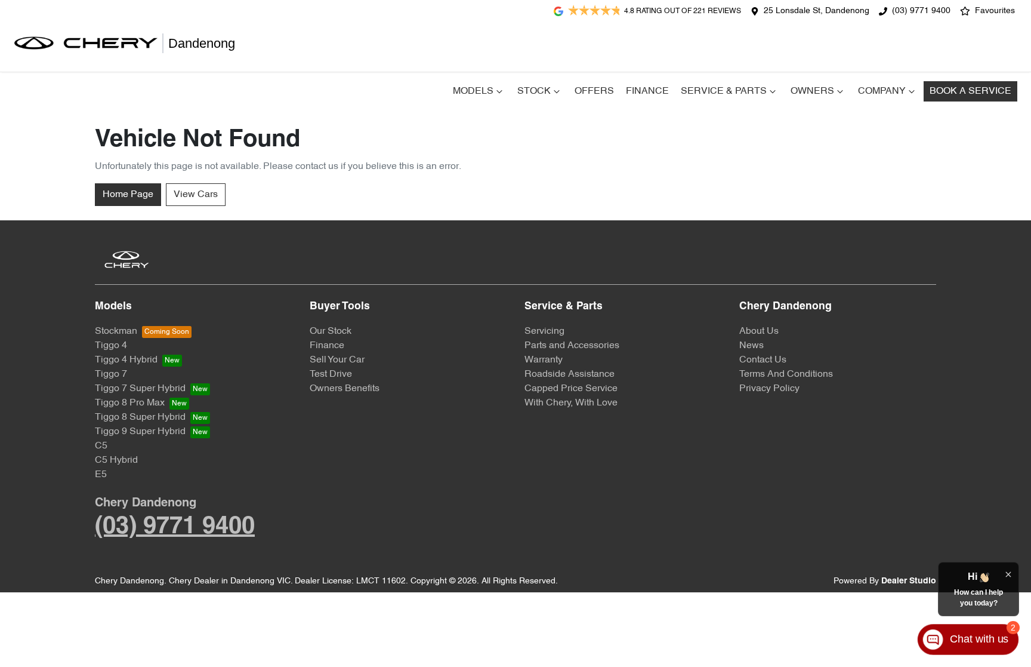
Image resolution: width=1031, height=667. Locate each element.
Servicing (544, 331)
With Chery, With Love (571, 403)
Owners (812, 91)
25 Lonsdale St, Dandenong (816, 11)
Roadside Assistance (569, 374)
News (751, 346)
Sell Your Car (337, 360)
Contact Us (762, 360)
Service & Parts (724, 91)
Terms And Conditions (786, 374)
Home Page (128, 194)
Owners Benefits (344, 389)
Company (882, 91)
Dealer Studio (908, 581)
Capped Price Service (571, 389)
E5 (101, 474)
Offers (594, 91)
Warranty (543, 360)
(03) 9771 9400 (921, 11)
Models (473, 91)
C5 (101, 446)
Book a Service (970, 91)
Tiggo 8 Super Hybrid (140, 417)
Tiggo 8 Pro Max (130, 403)
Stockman (116, 331)
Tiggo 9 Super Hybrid (140, 432)
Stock (534, 91)
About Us (759, 331)
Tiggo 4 (111, 346)
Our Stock (330, 331)
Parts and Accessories (571, 346)
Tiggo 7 (111, 374)
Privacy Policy (769, 389)
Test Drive (331, 374)
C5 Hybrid (116, 460)
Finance (647, 91)
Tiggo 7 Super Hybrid (140, 389)
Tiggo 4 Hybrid (126, 360)
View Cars (196, 194)
